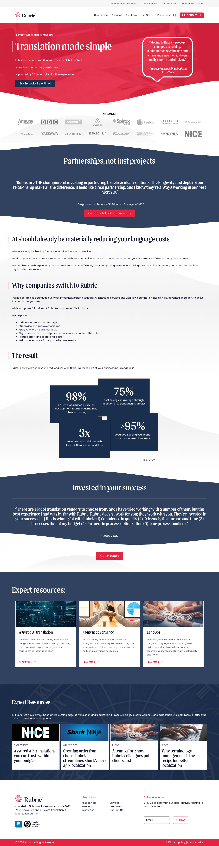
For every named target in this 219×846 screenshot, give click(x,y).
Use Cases (147, 15)
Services (117, 15)
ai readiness (89, 803)
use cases (116, 806)
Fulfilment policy (175, 842)
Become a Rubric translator (123, 3)
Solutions (131, 15)
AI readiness (101, 15)
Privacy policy (195, 842)
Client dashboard (149, 3)
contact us (116, 810)
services (114, 803)
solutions (87, 806)
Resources (163, 15)
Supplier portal (169, 3)
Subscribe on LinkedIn (192, 3)
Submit (180, 820)
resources (88, 810)
